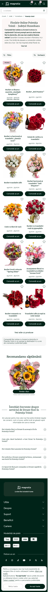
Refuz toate (13, 586)
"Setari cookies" (9, 580)
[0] (31, 4)
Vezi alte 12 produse (24, 332)
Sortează (41, 55)
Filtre (9, 55)
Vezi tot (24, 46)
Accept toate (35, 586)
